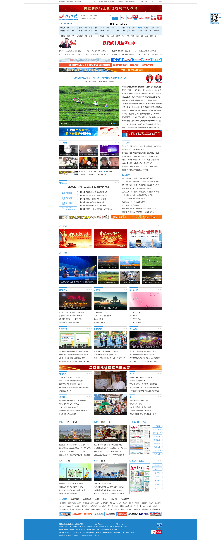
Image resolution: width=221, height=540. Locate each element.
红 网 (92, 503)
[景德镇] (124, 212)
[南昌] (124, 178)
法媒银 (140, 28)
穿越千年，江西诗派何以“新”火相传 (71, 316)
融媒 (133, 28)
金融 (124, 31)
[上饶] (124, 195)
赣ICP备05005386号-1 (94, 529)
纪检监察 (92, 174)
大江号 (102, 28)
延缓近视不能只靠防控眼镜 (68, 493)
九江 (112, 36)
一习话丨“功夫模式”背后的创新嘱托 (96, 51)
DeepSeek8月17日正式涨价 (68, 414)
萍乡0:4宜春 (126, 100)
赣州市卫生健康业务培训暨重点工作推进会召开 (142, 185)
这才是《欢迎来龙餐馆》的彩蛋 (140, 407)
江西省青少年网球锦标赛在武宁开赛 (141, 355)
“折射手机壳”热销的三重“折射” (69, 322)
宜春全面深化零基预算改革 (135, 198)
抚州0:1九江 (143, 100)
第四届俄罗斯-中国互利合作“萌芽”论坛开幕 (74, 387)
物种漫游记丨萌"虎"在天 (152, 114)
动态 (68, 36)
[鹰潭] (124, 209)
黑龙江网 (158, 503)
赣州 (137, 36)
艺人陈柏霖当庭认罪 (154, 128)
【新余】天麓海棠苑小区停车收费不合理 (93, 192)
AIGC (96, 33)
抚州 (156, 36)
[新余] (124, 202)
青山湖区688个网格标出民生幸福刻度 (148, 93)
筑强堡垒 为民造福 (128, 93)
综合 (86, 36)
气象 (118, 31)
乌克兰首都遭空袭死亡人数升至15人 (71, 377)
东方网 (151, 503)
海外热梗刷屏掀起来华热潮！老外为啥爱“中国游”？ (76, 361)
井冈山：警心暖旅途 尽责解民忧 (105, 355)
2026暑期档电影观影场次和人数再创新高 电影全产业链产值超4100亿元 (83, 351)
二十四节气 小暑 (135, 322)
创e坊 (101, 171)
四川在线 (112, 503)
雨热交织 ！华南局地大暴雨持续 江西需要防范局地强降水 (142, 107)
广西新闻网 (70, 509)
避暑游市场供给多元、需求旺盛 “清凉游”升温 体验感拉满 (114, 487)
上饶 (146, 36)
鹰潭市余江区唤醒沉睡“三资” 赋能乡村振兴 (141, 209)
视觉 (96, 31)
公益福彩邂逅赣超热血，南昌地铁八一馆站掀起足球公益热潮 (115, 448)
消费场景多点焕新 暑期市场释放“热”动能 (108, 490)
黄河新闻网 (79, 509)
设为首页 (63, 1)
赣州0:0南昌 (135, 100)
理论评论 (80, 28)
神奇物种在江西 (110, 171)
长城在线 (61, 506)
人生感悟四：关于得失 (102, 312)
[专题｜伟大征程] (75, 247)
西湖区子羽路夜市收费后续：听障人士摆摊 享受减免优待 (141, 117)
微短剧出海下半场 (135, 404)
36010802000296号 (112, 529)
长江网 (110, 509)
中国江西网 (62, 503)
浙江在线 (86, 503)
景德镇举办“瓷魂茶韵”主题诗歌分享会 (141, 212)
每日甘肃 (116, 509)
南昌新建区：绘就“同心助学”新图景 (71, 483)
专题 (90, 28)
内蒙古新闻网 (93, 506)
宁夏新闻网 (83, 506)
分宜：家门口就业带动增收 (135, 202)
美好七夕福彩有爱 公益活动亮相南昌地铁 (108, 445)
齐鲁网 (104, 509)
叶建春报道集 (158, 82)
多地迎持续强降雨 (65, 391)
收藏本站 (70, 1)
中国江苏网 (144, 503)
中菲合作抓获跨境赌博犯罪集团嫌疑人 (72, 381)
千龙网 (136, 506)
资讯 (90, 31)
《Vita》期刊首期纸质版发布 (68, 407)
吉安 (151, 36)
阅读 (112, 28)
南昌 (108, 36)
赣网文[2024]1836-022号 (65, 532)
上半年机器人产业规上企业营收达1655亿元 (73, 355)
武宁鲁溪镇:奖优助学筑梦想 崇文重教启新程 (144, 358)
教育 (86, 31)
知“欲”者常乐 (98, 319)
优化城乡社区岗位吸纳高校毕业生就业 (72, 490)
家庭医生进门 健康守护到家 (131, 97)
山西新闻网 (104, 503)
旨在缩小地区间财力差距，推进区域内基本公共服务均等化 (100, 81)
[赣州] (124, 185)
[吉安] (124, 192)
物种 (123, 28)
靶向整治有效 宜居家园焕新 (151, 97)
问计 (118, 28)
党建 (96, 28)
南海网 (98, 509)
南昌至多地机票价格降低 (152, 110)
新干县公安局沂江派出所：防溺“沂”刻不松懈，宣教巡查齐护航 (115, 358)
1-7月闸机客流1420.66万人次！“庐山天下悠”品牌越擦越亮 (78, 451)
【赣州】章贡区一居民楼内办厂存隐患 (92, 199)
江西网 (152, 28)
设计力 (102, 31)
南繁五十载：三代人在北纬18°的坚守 (139, 188)
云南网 (77, 506)
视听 (68, 28)
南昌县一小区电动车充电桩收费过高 (89, 187)
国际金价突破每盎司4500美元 (69, 404)
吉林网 (131, 503)
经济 (128, 28)
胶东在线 (115, 506)
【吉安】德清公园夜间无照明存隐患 (91, 202)
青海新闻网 (62, 509)
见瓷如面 (140, 31)
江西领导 (83, 171)
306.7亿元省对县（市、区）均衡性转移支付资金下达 (100, 78)
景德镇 (118, 36)
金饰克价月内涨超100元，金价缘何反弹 (72, 400)
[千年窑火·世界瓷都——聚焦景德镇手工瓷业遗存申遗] (145, 247)
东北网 (125, 503)
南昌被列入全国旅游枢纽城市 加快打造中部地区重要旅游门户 (80, 445)
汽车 (73, 36)
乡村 (128, 31)
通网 (109, 506)
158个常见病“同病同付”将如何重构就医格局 (109, 493)
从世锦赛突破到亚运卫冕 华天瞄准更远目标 (144, 387)
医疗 (108, 31)
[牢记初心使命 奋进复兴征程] (110, 247)
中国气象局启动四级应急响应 (132, 124)
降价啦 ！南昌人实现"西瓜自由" (133, 114)
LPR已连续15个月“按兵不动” (104, 483)
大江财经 (62, 36)
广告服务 (67, 524)
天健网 (129, 509)
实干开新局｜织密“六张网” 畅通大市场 (150, 54)
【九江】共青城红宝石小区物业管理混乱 (93, 195)
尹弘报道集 (150, 82)
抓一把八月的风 (99, 322)
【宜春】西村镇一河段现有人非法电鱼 (92, 206)
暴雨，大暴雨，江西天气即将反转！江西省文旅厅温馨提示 (79, 455)
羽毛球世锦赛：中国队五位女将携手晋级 (143, 384)
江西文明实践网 (155, 509)
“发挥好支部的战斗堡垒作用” (147, 51)
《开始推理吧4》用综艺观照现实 (140, 400)
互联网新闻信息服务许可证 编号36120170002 (113, 532)
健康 (133, 31)
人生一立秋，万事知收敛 (102, 316)
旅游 (108, 28)
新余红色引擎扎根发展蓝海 (131, 90)
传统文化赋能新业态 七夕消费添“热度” (72, 358)
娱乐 (73, 28)
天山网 (121, 506)
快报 (86, 28)
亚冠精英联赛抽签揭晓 (137, 381)
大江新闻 (108, 15)
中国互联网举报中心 (93, 535)
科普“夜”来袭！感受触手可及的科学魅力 (140, 195)
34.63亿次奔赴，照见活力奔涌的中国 (71, 312)
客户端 (146, 28)
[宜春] (124, 198)
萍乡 (123, 36)
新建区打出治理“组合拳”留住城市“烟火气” (140, 178)
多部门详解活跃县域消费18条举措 (70, 384)
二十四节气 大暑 (135, 319)
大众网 (119, 503)
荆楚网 (123, 509)
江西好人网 (147, 31)
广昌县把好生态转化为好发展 (151, 90)
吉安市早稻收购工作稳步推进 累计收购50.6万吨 (142, 192)
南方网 (149, 506)
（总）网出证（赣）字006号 (79, 532)
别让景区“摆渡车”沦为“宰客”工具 (70, 319)
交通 (90, 36)
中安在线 (142, 506)
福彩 (68, 31)
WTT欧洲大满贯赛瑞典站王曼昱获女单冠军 (144, 391)
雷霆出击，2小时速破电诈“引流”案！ (107, 351)
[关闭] (220, 15)
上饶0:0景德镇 (152, 100)
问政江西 (80, 31)
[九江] (124, 182)
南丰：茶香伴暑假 (132, 205)
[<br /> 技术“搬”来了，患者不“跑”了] (110, 480)
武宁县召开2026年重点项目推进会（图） (143, 361)
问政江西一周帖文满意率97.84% (133, 110)
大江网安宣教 (102, 174)
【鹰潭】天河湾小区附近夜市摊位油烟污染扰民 (95, 209)
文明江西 (80, 36)
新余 (128, 36)
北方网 (79, 503)
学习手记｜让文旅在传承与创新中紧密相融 (125, 54)
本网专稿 (83, 174)
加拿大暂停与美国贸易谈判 (152, 124)
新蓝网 (87, 509)
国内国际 (62, 31)
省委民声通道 (71, 503)
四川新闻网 (128, 506)
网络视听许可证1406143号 (94, 532)
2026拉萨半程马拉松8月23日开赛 (140, 377)
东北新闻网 (102, 506)
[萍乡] (124, 188)
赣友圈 (102, 36)
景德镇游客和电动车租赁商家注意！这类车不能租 (76, 448)
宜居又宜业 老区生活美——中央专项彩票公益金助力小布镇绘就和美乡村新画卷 (121, 455)
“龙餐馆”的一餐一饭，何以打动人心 (141, 410)
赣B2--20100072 (80, 529)
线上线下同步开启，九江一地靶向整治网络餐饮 (142, 182)
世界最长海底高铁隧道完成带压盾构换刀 (73, 410)
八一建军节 (133, 316)
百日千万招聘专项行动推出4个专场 (71, 487)
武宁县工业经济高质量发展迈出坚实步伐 (143, 351)
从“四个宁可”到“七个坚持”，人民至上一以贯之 (73, 54)
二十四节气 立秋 (135, 312)
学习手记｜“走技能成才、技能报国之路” (71, 51)
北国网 (97, 503)
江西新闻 (62, 28)
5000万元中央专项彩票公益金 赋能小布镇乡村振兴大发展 (113, 451)
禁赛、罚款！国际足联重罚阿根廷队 (134, 128)
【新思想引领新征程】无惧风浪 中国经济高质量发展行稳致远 (104, 54)
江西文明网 (136, 509)
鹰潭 (132, 36)
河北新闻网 (145, 509)
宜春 (142, 36)
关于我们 (61, 524)
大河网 (155, 506)
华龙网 (137, 503)
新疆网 (92, 509)
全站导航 (78, 1)
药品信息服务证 (130, 532)
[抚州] (124, 205)
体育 (73, 31)
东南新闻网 (69, 506)
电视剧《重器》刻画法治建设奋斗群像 (142, 414)
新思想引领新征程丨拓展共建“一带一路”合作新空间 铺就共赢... (131, 51)
